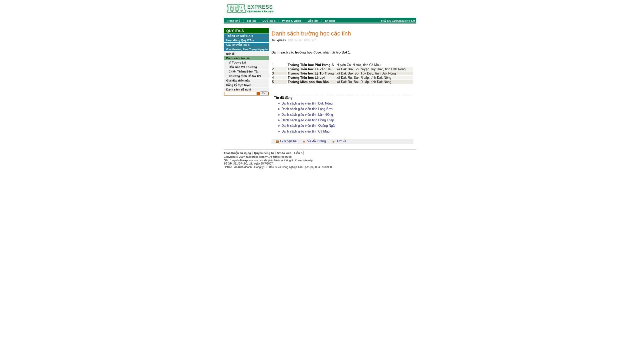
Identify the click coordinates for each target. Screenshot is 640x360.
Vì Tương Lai (237, 62)
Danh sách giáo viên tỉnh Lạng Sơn (307, 109)
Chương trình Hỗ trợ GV (245, 76)
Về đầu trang (316, 141)
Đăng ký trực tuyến (239, 85)
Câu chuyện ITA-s (238, 44)
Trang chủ (233, 20)
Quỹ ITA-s (269, 20)
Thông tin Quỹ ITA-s (239, 35)
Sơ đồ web (284, 153)
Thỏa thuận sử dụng (237, 153)
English (330, 20)
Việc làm (313, 20)
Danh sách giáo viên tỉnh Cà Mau (306, 131)
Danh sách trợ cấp (238, 58)
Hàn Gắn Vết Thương (243, 67)
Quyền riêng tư (264, 153)
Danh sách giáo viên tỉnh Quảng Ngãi (308, 126)
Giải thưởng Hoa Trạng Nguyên (247, 49)
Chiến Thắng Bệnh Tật (243, 71)
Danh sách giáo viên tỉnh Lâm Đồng (307, 114)
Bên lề (230, 53)
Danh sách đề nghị (238, 89)
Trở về (341, 141)
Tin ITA (251, 20)
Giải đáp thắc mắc (238, 80)
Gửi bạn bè (288, 141)
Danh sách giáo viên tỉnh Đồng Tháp (308, 120)
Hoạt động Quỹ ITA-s (240, 40)
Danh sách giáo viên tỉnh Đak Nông (307, 103)
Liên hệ (299, 153)
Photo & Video (291, 20)
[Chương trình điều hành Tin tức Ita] (250, 15)
